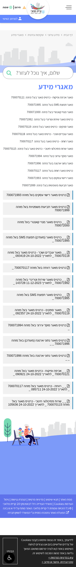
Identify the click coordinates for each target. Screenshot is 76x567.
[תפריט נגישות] (9, 557)
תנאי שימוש (52, 499)
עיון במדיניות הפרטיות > (60, 557)
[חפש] (9, 73)
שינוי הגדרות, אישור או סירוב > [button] (57, 562)
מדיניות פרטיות (36, 499)
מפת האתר (66, 499)
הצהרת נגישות (18, 499)
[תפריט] (68, 7)
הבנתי (10, 551)
